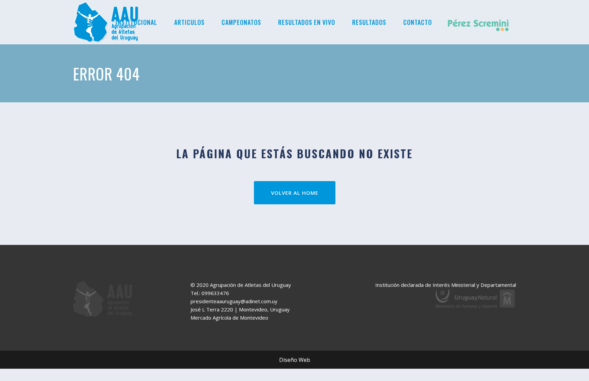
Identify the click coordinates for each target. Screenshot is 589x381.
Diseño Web (294, 360)
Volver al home (294, 192)
